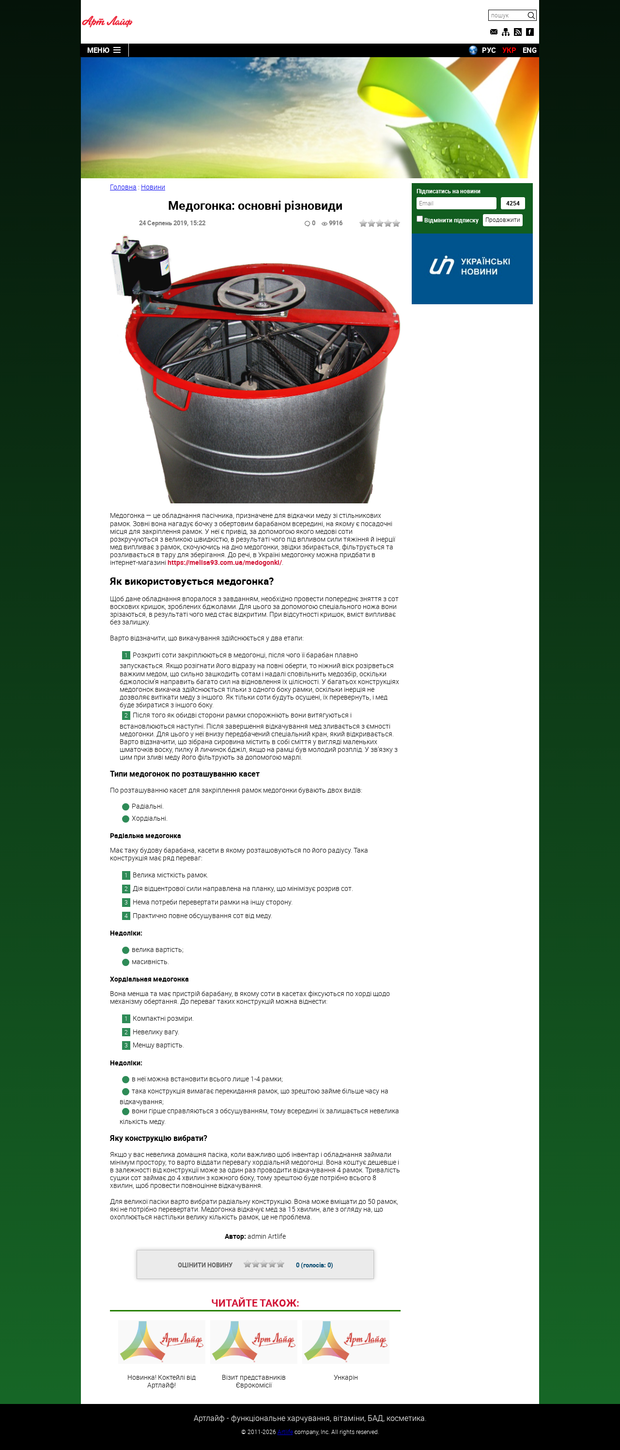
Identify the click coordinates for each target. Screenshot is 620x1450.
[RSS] (518, 32)
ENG (530, 50)
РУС (489, 50)
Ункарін (346, 1376)
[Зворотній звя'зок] (493, 32)
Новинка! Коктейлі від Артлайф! (161, 1380)
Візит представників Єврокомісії (254, 1380)
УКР (509, 50)
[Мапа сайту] (506, 32)
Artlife (285, 1431)
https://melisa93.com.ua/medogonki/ (225, 562)
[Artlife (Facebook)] (530, 32)
